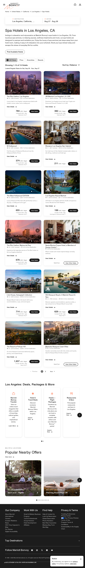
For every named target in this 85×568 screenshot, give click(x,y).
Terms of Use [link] (65, 520)
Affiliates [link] (26, 525)
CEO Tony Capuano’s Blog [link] (12, 526)
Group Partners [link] (29, 520)
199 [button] (56, 210)
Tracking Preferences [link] (68, 514)
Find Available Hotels (15, 52)
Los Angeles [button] (36, 11)
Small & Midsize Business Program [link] (32, 515)
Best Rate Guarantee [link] (49, 523)
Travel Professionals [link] (30, 518)
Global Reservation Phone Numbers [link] (48, 519)
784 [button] (18, 111)
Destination (19, 19)
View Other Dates (71, 263)
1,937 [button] (17, 361)
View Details (10, 107)
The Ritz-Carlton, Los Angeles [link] (18, 96)
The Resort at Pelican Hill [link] (16, 347)
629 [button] (56, 311)
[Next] (37, 82)
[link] (13, 98)
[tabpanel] (42, 20)
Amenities (30, 60)
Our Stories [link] (9, 529)
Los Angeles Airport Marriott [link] (55, 196)
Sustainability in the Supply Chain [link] (70, 528)
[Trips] (75, 4)
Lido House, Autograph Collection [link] (19, 295)
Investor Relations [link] (11, 520)
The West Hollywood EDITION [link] (18, 196)
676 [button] (18, 259)
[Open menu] (4, 4)
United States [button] (16, 11)
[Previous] (9, 82)
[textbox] (23, 21)
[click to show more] (79, 415)
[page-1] (41, 441)
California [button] (26, 11)
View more (8, 457)
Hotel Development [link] (30, 523)
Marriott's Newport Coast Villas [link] (56, 347)
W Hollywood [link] (12, 146)
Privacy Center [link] (66, 516)
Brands (40, 60)
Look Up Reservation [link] (49, 516)
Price (21, 60)
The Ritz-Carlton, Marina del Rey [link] (19, 245)
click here (73, 563)
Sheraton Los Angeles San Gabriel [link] (58, 146)
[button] (23, 20)
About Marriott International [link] (10, 515)
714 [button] (18, 311)
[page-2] (43, 441)
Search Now (30, 418)
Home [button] (7, 11)
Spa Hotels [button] (45, 11)
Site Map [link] (45, 527)
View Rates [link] (34, 111)
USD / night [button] (23, 111)
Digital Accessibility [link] (11, 531)
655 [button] (18, 210)
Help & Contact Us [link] (48, 514)
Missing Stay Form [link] (48, 525)
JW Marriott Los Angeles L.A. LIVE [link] (57, 96)
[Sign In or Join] (80, 4)
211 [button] (56, 163)
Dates (49, 19)
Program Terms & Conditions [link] (67, 523)
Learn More (12, 426)
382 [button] (56, 111)
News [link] (7, 523)
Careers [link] (7, 518)
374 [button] (18, 160)
